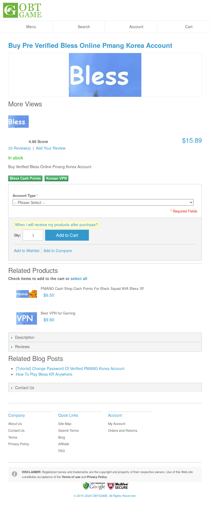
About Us (15, 423)
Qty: (17, 235)
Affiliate (63, 443)
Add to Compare (57, 250)
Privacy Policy (18, 443)
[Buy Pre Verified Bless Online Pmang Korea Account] (18, 121)
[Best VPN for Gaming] (26, 318)
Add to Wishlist (26, 250)
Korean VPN (56, 178)
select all (79, 278)
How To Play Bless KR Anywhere (44, 374)
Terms (12, 437)
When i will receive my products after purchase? (56, 224)
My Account (116, 423)
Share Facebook (83, 250)
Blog (61, 437)
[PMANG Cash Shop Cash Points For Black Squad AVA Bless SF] (26, 293)
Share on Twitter (94, 250)
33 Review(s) (19, 148)
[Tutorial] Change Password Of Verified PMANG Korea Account (70, 368)
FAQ (61, 450)
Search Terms (68, 430)
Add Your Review (50, 148)
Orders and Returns (122, 430)
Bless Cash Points (25, 178)
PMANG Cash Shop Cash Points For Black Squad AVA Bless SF (92, 288)
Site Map (64, 423)
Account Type (24, 195)
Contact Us (16, 430)
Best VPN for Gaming (58, 313)
